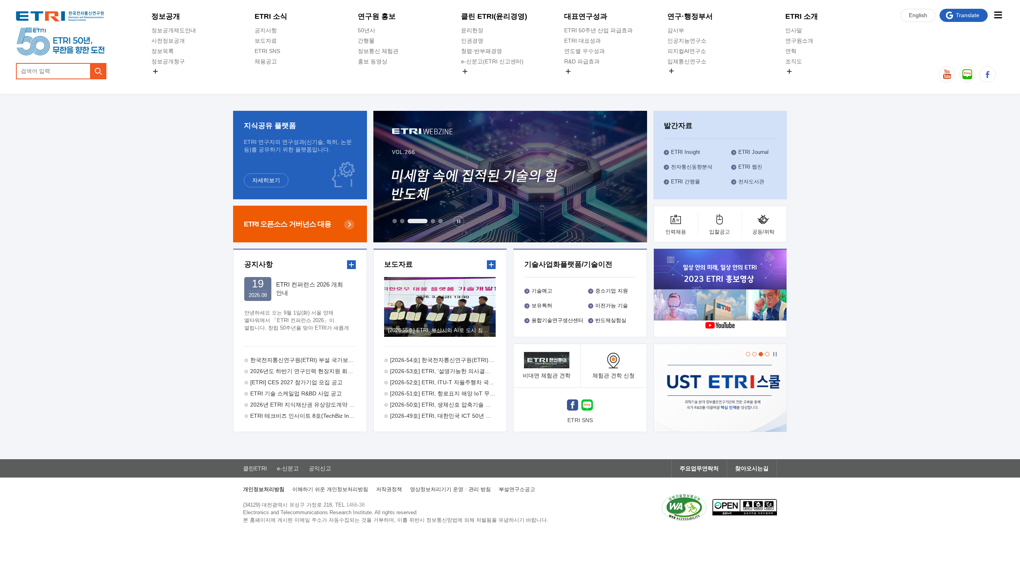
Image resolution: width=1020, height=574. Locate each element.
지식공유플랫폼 (583, 80)
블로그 (967, 74)
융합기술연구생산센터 (557, 320)
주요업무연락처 (699, 468)
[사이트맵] (998, 15)
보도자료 (266, 40)
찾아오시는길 (752, 468)
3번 (418, 221)
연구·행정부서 (690, 16)
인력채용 (675, 232)
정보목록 (162, 51)
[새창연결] (721, 286)
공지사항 (266, 30)
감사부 (675, 30)
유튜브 (947, 74)
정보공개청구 (168, 61)
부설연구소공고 (517, 489)
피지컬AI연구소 (686, 51)
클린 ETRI (494, 16)
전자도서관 (751, 182)
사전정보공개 (168, 40)
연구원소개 (799, 40)
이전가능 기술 (611, 306)
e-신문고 (288, 468)
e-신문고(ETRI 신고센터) (492, 61)
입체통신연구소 (686, 61)
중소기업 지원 (611, 291)
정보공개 (165, 16)
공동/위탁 (763, 232)
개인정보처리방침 (263, 489)
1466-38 (355, 505)
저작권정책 (389, 489)
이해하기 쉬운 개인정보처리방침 (330, 489)
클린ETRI (255, 468)
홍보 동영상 (372, 61)
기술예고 (542, 291)
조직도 (793, 61)
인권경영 (472, 40)
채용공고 (266, 61)
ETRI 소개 (801, 16)
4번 (433, 221)
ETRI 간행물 (685, 182)
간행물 (366, 40)
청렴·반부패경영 (481, 51)
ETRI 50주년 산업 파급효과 (598, 30)
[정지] (458, 221)
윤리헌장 (472, 30)
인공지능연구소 (686, 40)
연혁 (790, 51)
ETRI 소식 (271, 16)
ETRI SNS (267, 51)
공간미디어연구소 (689, 80)
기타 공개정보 (802, 80)
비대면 (547, 375)
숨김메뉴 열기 (155, 71)
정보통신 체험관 (378, 51)
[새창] (572, 406)
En (918, 15)
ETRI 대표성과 (582, 40)
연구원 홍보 (377, 16)
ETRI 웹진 (750, 167)
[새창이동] (720, 388)
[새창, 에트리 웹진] (510, 176)
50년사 (366, 30)
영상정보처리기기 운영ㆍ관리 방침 (450, 489)
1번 (394, 221)
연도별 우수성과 (584, 51)
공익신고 (472, 80)
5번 (440, 221)
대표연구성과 (585, 16)
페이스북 (987, 74)
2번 (402, 221)
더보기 (351, 264)
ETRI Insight (685, 152)
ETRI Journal (753, 152)
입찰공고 (719, 232)
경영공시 (162, 80)
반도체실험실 (610, 320)
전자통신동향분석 (691, 167)
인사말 (793, 30)
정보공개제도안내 (173, 30)
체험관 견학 (613, 375)
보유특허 (542, 306)
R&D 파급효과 (582, 61)
